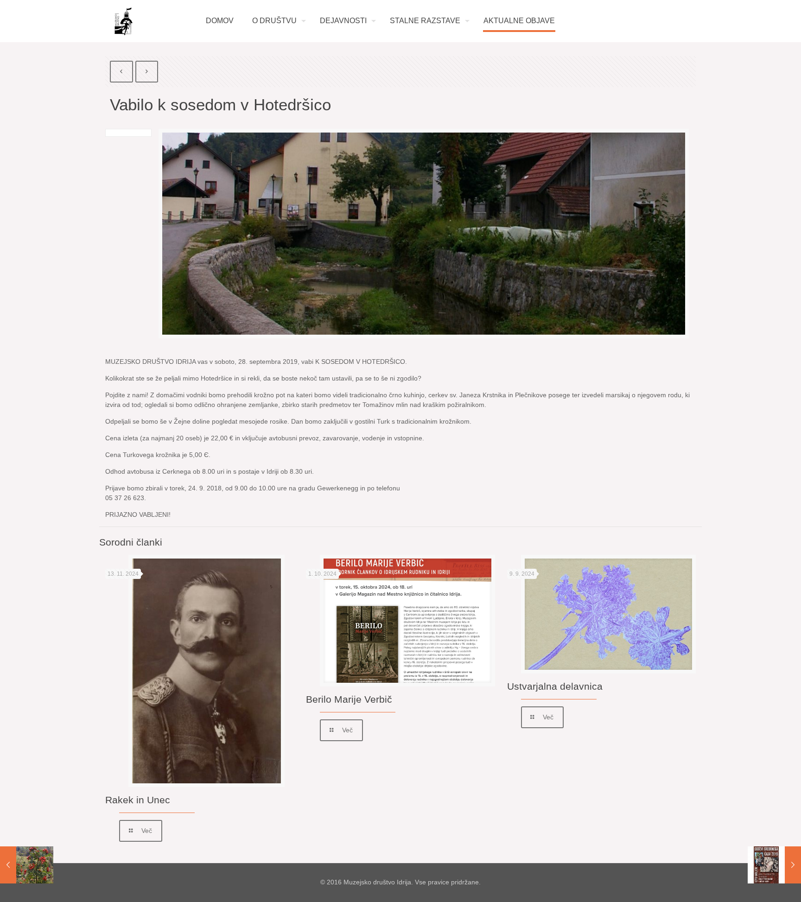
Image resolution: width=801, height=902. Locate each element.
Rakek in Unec (137, 799)
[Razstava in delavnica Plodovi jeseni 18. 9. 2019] (26, 864)
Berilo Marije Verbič (349, 699)
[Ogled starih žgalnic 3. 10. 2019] (774, 864)
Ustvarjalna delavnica (555, 686)
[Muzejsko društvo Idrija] (123, 21)
